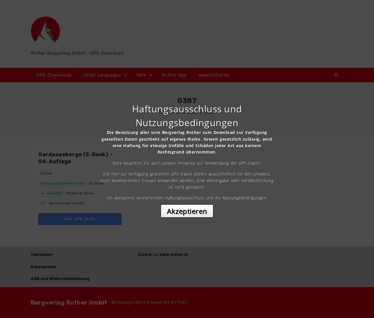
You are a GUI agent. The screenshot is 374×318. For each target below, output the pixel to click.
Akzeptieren (187, 211)
